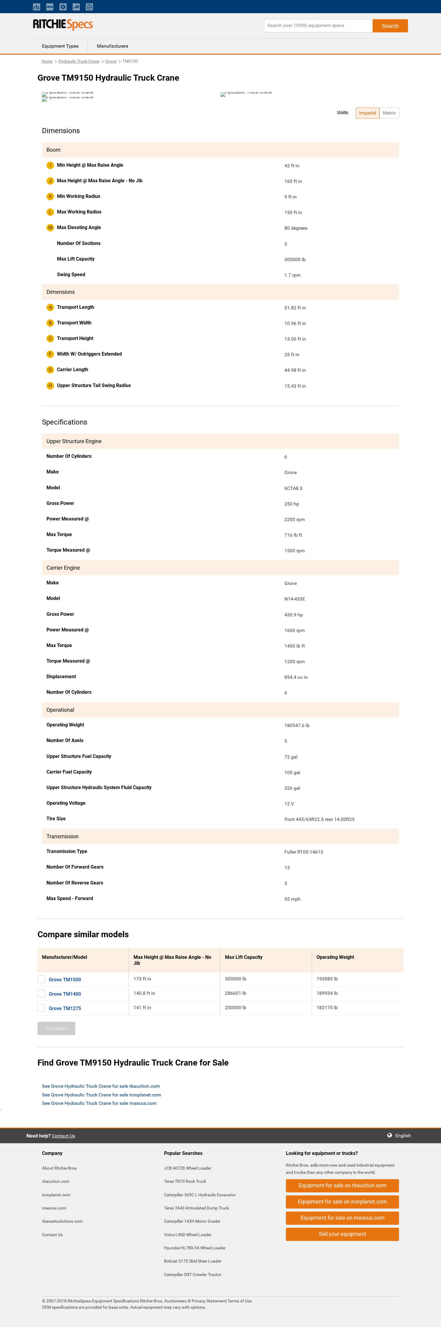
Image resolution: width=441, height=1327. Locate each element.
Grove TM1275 (65, 1008)
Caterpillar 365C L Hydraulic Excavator (200, 1194)
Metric (389, 113)
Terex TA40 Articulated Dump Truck (196, 1208)
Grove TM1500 (65, 980)
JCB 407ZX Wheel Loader (187, 1168)
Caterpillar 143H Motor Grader (192, 1221)
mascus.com (54, 1208)
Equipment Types (60, 46)
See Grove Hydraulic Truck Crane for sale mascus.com (99, 1103)
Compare (56, 1028)
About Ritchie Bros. (60, 1168)
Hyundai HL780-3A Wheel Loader (195, 1247)
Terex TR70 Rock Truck (185, 1181)
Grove (110, 61)
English (405, 1135)
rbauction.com (55, 1181)
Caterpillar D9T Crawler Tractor (192, 1274)
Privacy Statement (209, 1301)
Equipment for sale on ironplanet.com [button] (342, 1201)
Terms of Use (239, 1301)
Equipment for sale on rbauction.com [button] (342, 1185)
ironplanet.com (56, 1194)
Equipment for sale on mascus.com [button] (343, 1218)
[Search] (390, 25)
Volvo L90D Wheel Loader (188, 1234)
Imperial (367, 113)
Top (430, 1318)
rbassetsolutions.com (62, 1221)
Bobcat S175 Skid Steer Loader (192, 1261)
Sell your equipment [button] (342, 1234)
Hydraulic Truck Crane (78, 61)
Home (46, 61)
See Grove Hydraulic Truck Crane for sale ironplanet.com (101, 1095)
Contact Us (63, 1136)
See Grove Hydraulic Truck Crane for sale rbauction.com (101, 1086)
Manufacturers (112, 46)
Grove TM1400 (65, 994)
